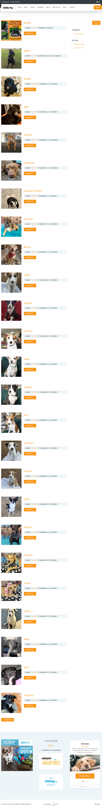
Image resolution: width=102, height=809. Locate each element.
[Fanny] (11, 619)
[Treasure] (11, 170)
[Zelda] (11, 58)
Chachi (28, 555)
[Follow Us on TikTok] (99, 2)
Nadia (27, 79)
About (65, 7)
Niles (26, 639)
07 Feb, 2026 (34, 280)
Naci (26, 667)
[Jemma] (11, 451)
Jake (26, 359)
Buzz (56, 804)
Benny (27, 247)
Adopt (26, 7)
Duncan (28, 219)
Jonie (27, 583)
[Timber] (11, 142)
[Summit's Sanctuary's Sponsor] (17, 755)
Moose (28, 527)
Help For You (56, 7)
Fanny (27, 611)
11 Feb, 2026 (34, 224)
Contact (72, 7)
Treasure (29, 163)
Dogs (19, 7)
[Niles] (11, 647)
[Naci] (11, 675)
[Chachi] (11, 563)
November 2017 (79, 48)
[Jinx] (11, 423)
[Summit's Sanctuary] (8, 7)
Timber (28, 135)
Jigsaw (28, 303)
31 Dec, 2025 (34, 616)
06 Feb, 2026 (34, 504)
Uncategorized (78, 34)
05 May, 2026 (34, 84)
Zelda (27, 51)
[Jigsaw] (11, 310)
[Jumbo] (11, 479)
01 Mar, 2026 (34, 140)
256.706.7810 (16, 2)
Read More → (30, 33)
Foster (32, 7)
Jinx (26, 415)
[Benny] (11, 255)
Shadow (28, 695)
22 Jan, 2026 (34, 532)
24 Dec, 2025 (34, 644)
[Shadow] (11, 703)
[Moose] (11, 535)
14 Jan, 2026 (34, 560)
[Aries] (11, 507)
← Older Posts (7, 720)
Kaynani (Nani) (33, 191)
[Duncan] (11, 226)
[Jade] (11, 282)
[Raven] (11, 30)
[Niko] (11, 114)
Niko (26, 107)
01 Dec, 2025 (34, 700)
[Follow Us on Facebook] (97, 2)
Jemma (28, 443)
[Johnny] (11, 339)
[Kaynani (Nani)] (11, 198)
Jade (27, 275)
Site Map (97, 804)
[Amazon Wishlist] (51, 761)
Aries (27, 499)
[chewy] (51, 782)
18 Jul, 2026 (34, 28)
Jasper (28, 387)
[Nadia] (11, 86)
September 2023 (79, 44)
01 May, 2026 (34, 112)
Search (96, 23)
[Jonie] (11, 591)
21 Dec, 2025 (34, 672)
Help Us (48, 7)
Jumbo (28, 471)
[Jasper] (11, 395)
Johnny (28, 331)
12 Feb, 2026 (34, 196)
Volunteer (40, 7)
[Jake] (11, 367)
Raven (27, 23)
